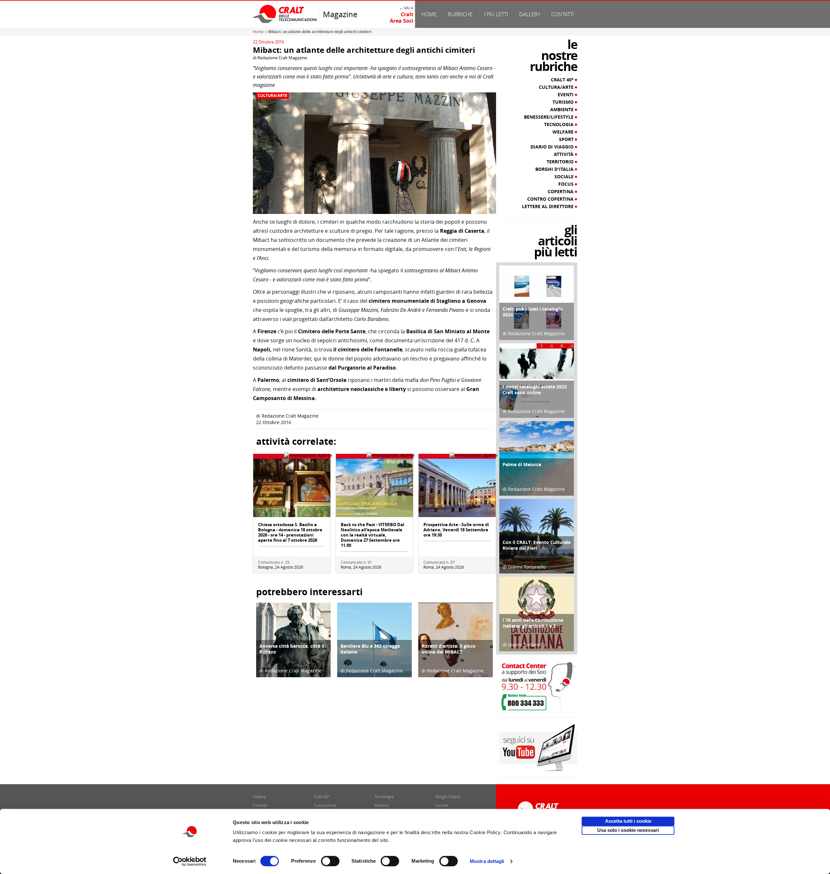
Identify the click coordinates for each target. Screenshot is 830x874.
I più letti (496, 14)
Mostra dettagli (487, 861)
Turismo (563, 102)
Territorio (561, 162)
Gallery (529, 14)
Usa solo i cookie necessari (628, 830)
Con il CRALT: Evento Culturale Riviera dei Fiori (537, 545)
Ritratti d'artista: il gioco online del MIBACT (448, 649)
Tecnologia (559, 124)
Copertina (561, 192)
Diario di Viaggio (552, 147)
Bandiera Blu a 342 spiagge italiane (370, 649)
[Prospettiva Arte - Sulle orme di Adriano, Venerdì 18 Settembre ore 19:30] (457, 487)
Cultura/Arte (272, 95)
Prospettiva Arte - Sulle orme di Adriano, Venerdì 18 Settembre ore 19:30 (456, 530)
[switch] (330, 861)
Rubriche (460, 14)
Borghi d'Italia (555, 169)
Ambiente (562, 109)
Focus (566, 184)
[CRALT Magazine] (285, 14)
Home (429, 14)
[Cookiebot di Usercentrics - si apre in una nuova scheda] (189, 861)
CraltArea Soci (401, 17)
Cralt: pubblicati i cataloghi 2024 (533, 312)
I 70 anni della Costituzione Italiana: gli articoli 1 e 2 (533, 623)
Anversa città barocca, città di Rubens (292, 649)
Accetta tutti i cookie (628, 821)
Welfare (563, 132)
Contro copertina (551, 199)
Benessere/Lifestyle (549, 117)
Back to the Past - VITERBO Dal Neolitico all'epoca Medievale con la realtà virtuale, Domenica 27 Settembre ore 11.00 (372, 535)
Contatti (562, 14)
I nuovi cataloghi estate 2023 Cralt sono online (535, 390)
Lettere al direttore (548, 206)
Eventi (566, 95)
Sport (567, 139)
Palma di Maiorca (522, 464)
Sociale (564, 177)
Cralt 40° (563, 80)
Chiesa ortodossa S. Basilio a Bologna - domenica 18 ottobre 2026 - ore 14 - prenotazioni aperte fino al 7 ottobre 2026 (290, 532)
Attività (564, 154)
